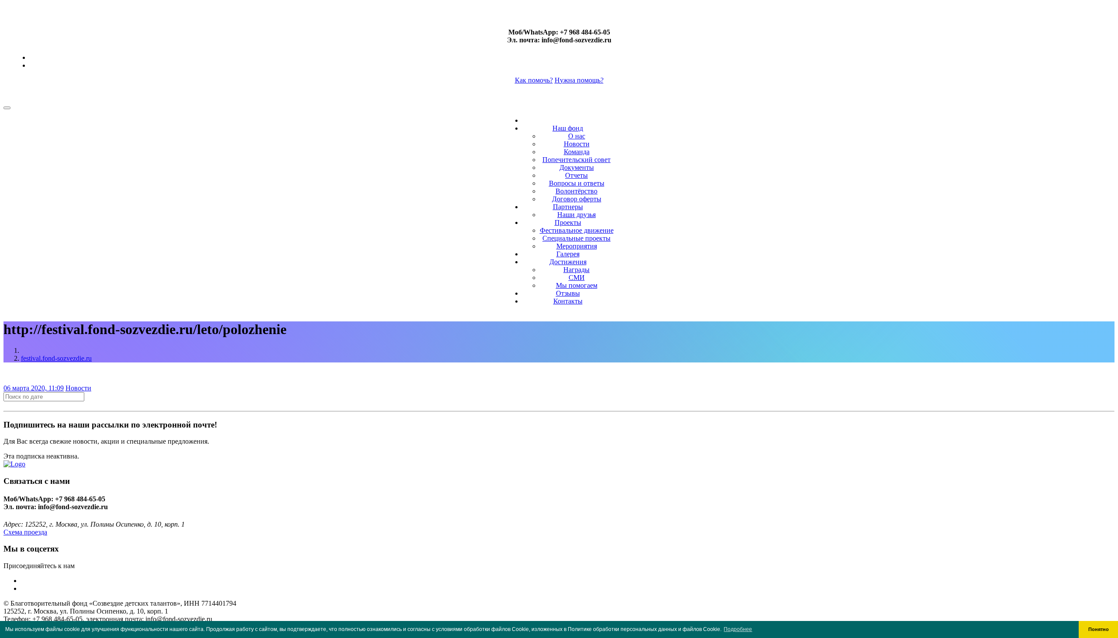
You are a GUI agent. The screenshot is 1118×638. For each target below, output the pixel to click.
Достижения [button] (568, 262)
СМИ (577, 277)
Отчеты (576, 175)
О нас (576, 136)
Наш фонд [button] (567, 128)
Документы (576, 167)
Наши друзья (576, 214)
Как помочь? (534, 80)
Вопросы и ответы (576, 183)
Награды (576, 269)
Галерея (568, 254)
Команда (577, 151)
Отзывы (568, 293)
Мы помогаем (576, 285)
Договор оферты (576, 199)
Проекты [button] (568, 222)
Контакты (568, 301)
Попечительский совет (576, 159)
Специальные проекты (576, 238)
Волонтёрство (576, 191)
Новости (577, 144)
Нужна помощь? (579, 80)
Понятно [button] (1098, 629)
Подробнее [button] (738, 629)
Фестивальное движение (577, 230)
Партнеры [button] (568, 206)
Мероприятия (576, 246)
